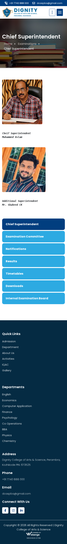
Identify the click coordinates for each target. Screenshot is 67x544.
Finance (7, 412)
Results (11, 261)
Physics (7, 435)
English (6, 394)
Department (10, 347)
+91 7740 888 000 (19, 3)
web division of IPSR (34, 538)
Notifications (16, 249)
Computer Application (17, 406)
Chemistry (9, 441)
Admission (9, 341)
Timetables (14, 274)
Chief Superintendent (22, 224)
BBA (4, 429)
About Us (8, 353)
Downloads (14, 286)
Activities (8, 359)
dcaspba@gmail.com (49, 3)
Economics (9, 400)
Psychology (9, 418)
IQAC (5, 364)
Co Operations (12, 423)
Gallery (6, 370)
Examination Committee (25, 236)
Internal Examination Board (27, 298)
